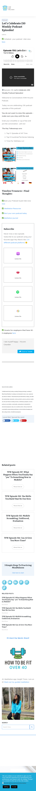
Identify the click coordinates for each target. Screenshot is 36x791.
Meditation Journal (11, 218)
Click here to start (18, 573)
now (3, 204)
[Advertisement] (18, 442)
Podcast (4, 20)
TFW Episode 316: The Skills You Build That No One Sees (16, 609)
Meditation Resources (12, 208)
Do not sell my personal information (15, 783)
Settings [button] (6, 786)
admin (4, 34)
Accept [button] (14, 786)
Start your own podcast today (15, 213)
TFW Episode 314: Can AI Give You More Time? (17, 626)
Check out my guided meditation (16, 682)
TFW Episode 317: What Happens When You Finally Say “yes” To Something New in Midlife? (17, 599)
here (3, 42)
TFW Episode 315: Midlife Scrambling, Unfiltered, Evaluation (16, 617)
